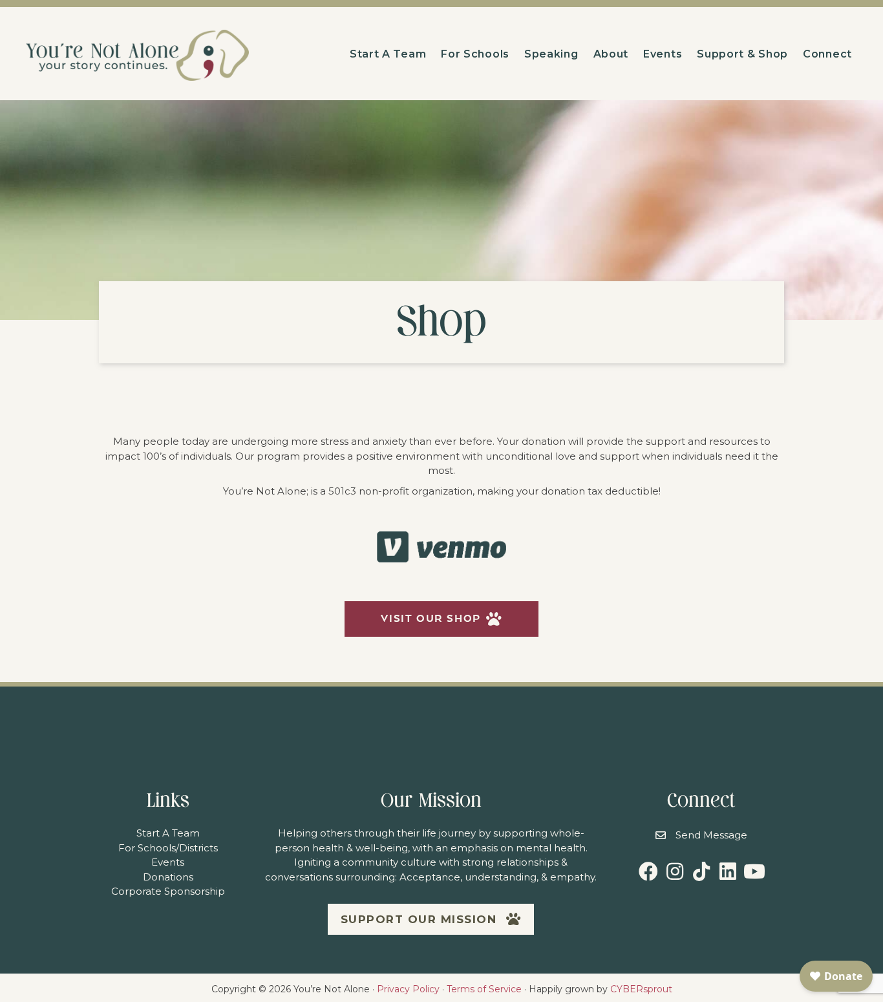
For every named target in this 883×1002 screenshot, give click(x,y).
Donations (168, 877)
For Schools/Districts (168, 848)
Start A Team (168, 833)
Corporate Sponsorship (168, 891)
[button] (441, 619)
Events (167, 862)
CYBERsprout (641, 989)
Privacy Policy (408, 989)
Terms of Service (484, 989)
